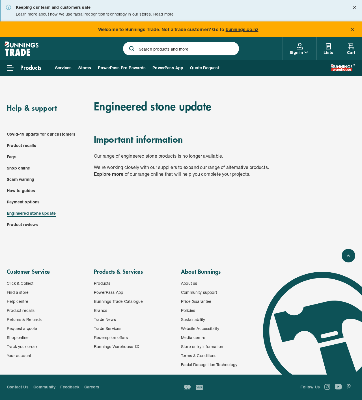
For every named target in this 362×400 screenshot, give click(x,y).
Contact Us (18, 386)
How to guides (21, 190)
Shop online (18, 168)
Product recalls (21, 145)
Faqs (11, 156)
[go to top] (348, 255)
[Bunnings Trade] (21, 54)
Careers (91, 386)
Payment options (23, 201)
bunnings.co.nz (242, 29)
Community (44, 386)
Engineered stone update (31, 213)
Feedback (69, 386)
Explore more (108, 174)
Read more (163, 14)
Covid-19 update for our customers (41, 134)
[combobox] (181, 48)
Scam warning (20, 179)
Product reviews (22, 224)
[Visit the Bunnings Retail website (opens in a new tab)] (343, 68)
